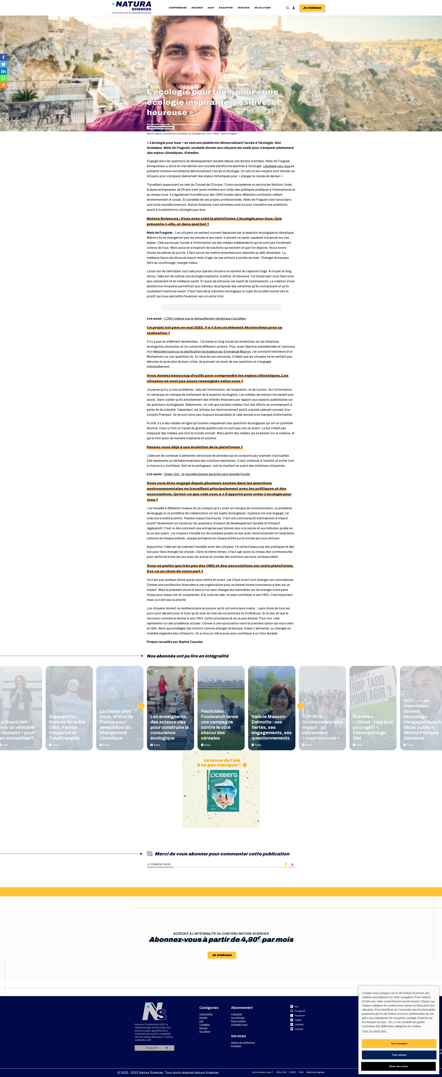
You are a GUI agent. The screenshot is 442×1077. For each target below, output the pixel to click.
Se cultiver (204, 1031)
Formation (236, 1045)
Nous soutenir (238, 1021)
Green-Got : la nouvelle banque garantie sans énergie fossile (207, 474)
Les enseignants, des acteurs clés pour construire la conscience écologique (169, 727)
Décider (203, 1017)
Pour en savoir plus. (374, 1031)
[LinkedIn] (3, 71)
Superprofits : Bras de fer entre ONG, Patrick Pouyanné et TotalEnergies (67, 727)
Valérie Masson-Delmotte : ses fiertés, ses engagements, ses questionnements (272, 727)
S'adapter (204, 1024)
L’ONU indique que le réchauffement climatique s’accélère (205, 318)
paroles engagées (161, 128)
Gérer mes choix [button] (398, 1066)
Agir (201, 1021)
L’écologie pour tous (277, 166)
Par (158, 124)
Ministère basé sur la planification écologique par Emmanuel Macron (202, 351)
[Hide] (1, 91)
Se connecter (238, 1017)
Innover (203, 1027)
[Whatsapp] (3, 78)
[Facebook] (3, 57)
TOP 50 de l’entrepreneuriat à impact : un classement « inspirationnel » (322, 727)
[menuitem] (178, 7)
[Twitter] (3, 64)
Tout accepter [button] (399, 1043)
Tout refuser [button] (399, 1054)
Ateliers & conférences (243, 1042)
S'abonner (236, 1014)
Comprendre (206, 1014)
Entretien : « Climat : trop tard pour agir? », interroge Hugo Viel (373, 727)
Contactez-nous (239, 1024)
